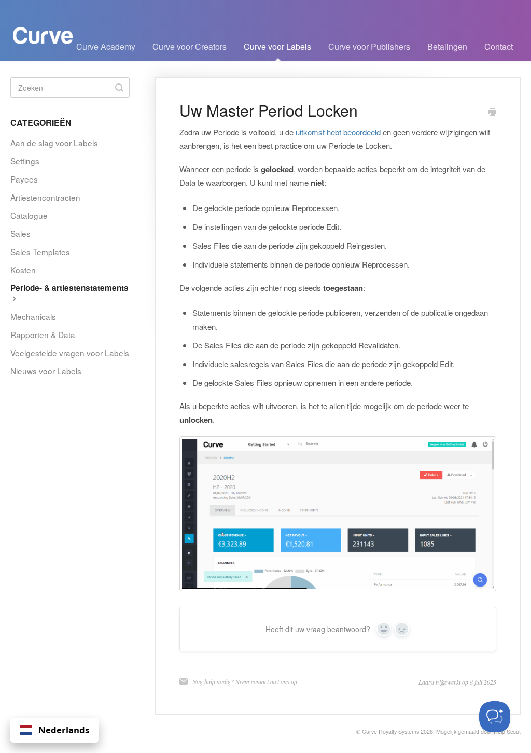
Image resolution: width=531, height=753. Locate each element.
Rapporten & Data (42, 334)
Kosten (23, 269)
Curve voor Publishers (369, 46)
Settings (24, 160)
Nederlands (63, 730)
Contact (498, 46)
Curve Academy (105, 46)
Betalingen (447, 46)
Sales (20, 233)
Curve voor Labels (277, 46)
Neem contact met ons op (266, 681)
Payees (24, 179)
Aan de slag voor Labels (54, 142)
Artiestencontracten (45, 197)
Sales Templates (40, 251)
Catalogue (29, 215)
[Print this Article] (492, 112)
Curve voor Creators (189, 46)
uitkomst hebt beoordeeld (338, 132)
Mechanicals (33, 316)
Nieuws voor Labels (45, 370)
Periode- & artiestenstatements (69, 288)
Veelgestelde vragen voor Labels (69, 352)
